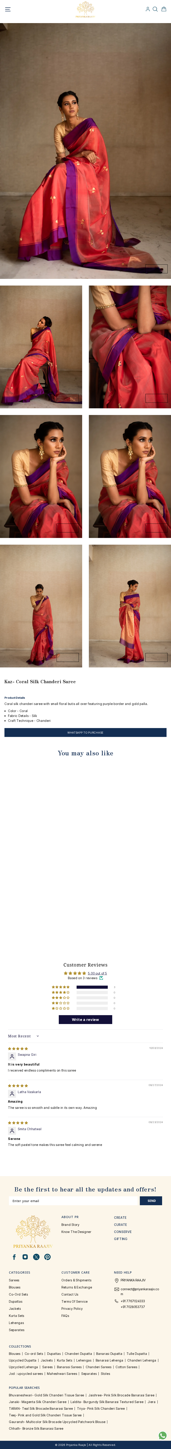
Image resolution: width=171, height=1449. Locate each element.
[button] (61, 987)
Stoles (105, 1374)
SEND (152, 1201)
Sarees (14, 1280)
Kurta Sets (16, 1316)
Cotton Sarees (126, 1367)
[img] (18, 1048)
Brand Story (70, 1225)
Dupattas (15, 1301)
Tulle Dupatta (136, 1354)
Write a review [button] (85, 1019)
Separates (16, 1330)
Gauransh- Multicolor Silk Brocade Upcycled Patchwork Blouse (57, 1422)
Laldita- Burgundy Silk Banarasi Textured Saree (107, 1402)
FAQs (65, 1316)
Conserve (123, 1232)
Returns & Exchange (76, 1287)
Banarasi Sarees (69, 1367)
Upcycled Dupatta (23, 1360)
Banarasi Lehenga (109, 1360)
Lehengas (16, 1323)
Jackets (15, 1308)
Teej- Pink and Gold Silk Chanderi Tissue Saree (45, 1415)
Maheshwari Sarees (62, 1374)
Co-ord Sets (18, 1294)
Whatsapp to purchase (85, 732)
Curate (120, 1225)
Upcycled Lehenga (23, 1367)
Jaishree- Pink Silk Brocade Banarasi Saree (121, 1395)
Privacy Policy (72, 1308)
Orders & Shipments (76, 1280)
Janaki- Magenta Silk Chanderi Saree (38, 1402)
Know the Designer (76, 1232)
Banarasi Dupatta (109, 1354)
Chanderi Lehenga (141, 1360)
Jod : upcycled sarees (26, 1374)
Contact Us (69, 1294)
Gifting (121, 1239)
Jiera (152, 1402)
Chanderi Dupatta (78, 1354)
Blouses (14, 1287)
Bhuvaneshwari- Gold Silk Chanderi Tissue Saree (46, 1395)
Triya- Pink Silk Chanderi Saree (101, 1408)
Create (120, 1217)
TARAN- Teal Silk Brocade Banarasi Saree (41, 1408)
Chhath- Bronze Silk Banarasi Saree (36, 1428)
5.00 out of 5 (97, 973)
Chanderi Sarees (99, 1367)
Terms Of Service (74, 1301)
